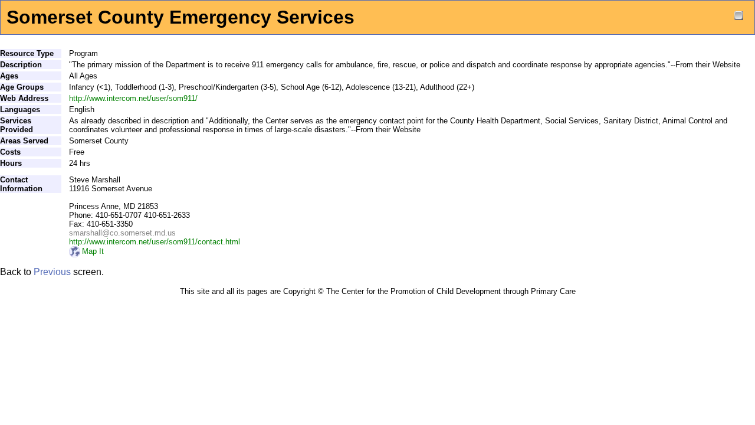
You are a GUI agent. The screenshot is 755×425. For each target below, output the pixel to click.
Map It (93, 251)
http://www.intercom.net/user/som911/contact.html (154, 241)
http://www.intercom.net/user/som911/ (133, 98)
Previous (52, 272)
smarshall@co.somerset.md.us (122, 232)
